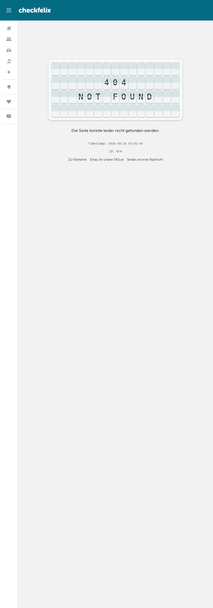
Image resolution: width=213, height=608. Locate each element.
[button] (9, 10)
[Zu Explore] (9, 87)
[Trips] (9, 101)
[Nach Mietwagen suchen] (9, 50)
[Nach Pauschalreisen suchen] (9, 61)
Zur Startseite (77, 159)
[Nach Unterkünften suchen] (9, 39)
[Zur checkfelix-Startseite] (35, 10)
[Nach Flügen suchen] (9, 28)
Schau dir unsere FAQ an (107, 159)
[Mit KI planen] (9, 72)
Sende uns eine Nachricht (145, 159)
